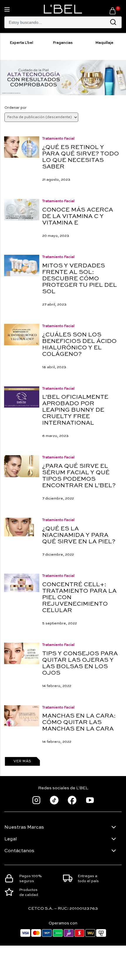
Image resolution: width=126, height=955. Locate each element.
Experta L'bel (21, 43)
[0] (112, 10)
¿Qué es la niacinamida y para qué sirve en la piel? (78, 535)
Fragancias (63, 43)
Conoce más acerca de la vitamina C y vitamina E (77, 216)
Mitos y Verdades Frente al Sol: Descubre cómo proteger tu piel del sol (79, 279)
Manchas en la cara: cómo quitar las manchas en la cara (79, 722)
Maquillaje (104, 43)
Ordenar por (15, 108)
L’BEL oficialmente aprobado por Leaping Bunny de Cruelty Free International (75, 410)
